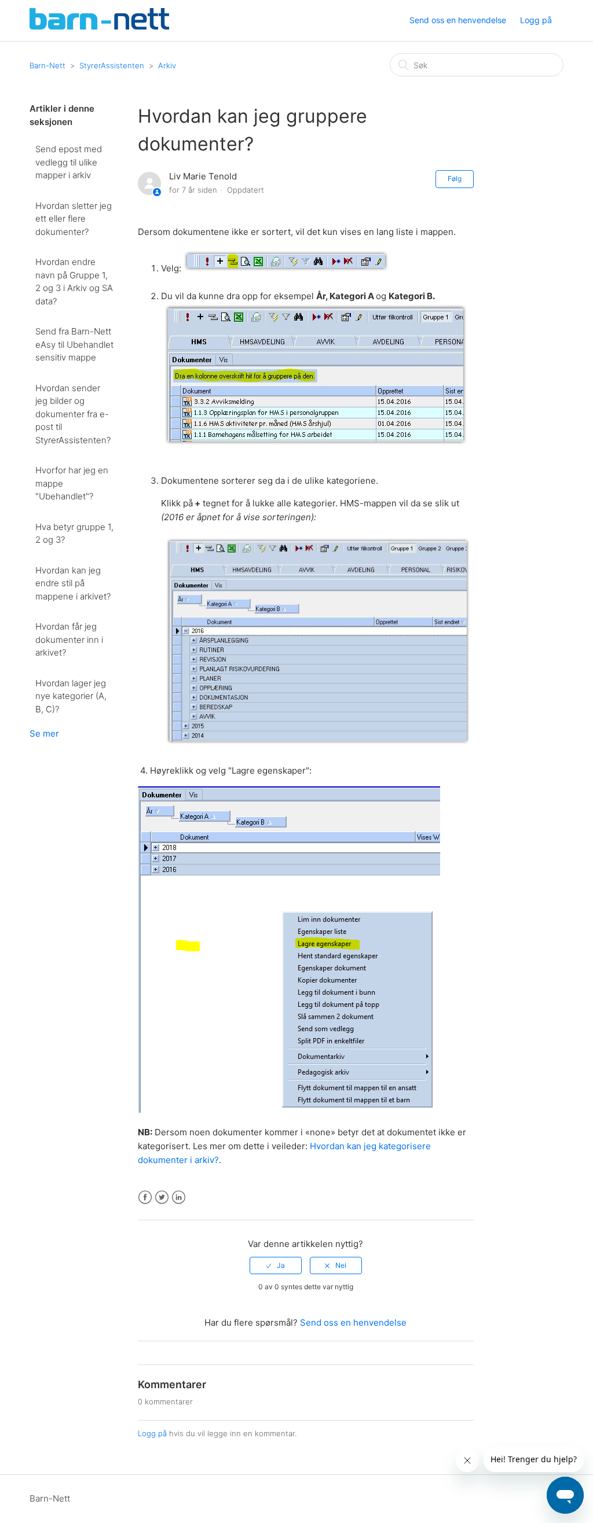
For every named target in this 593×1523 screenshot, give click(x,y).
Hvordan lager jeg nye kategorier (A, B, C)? (71, 696)
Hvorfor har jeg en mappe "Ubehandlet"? (71, 483)
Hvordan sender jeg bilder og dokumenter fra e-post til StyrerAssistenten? (73, 414)
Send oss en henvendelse (457, 20)
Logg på (152, 1433)
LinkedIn (178, 1197)
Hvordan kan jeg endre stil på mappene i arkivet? (73, 583)
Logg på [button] (536, 20)
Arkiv (167, 65)
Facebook (145, 1197)
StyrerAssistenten (111, 65)
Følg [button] (455, 178)
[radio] (276, 1265)
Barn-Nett (47, 65)
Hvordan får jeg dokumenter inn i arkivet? (69, 639)
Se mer (44, 733)
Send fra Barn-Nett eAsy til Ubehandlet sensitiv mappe (74, 344)
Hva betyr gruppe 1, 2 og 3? (74, 533)
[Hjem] (99, 26)
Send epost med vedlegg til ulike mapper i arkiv (68, 162)
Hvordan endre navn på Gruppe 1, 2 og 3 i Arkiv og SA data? (74, 281)
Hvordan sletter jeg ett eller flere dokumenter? (73, 218)
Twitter (162, 1197)
